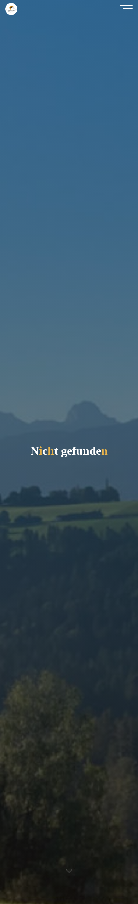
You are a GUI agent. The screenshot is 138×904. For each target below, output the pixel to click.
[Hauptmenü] (126, 8)
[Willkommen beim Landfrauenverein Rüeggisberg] (11, 8)
